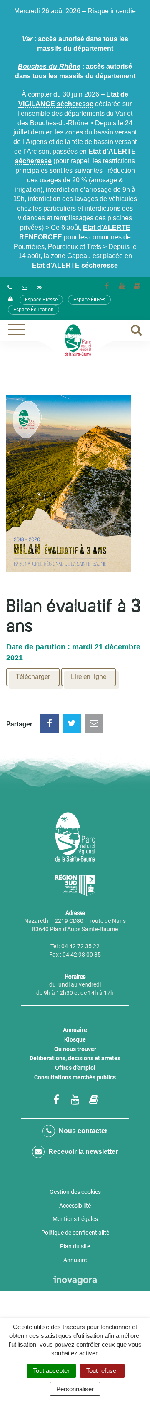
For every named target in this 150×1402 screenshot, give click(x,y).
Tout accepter (51, 1370)
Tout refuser (102, 1370)
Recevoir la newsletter (82, 1151)
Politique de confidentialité (75, 1232)
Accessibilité (75, 1205)
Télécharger (33, 677)
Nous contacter (82, 1130)
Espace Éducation (33, 310)
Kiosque (75, 1039)
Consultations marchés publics (75, 1077)
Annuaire (75, 1030)
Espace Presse (41, 300)
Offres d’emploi (75, 1067)
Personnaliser (75, 1388)
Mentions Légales (75, 1219)
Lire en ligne (88, 677)
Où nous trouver (75, 1049)
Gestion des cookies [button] (75, 1191)
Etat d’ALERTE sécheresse (75, 265)
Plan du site (75, 1246)
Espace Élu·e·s (89, 300)
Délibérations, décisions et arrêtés (75, 1058)
